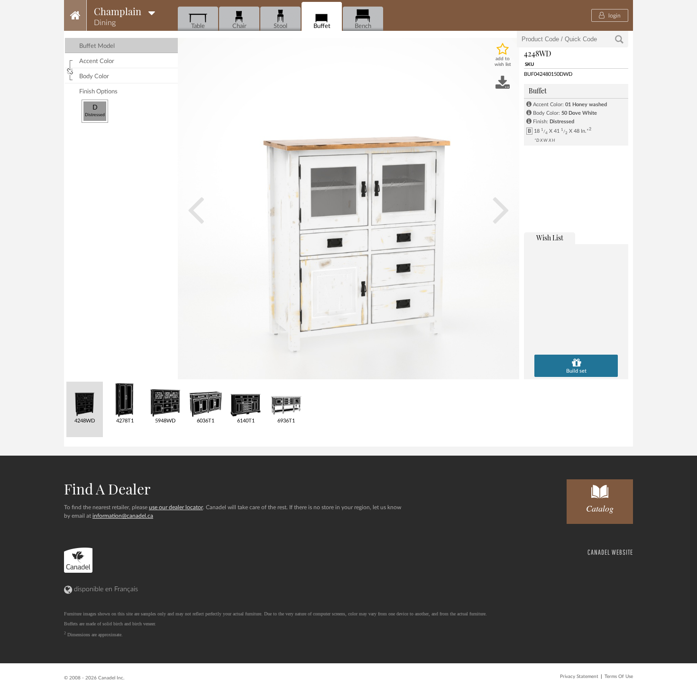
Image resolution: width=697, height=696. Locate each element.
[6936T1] (285, 399)
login (614, 15)
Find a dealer (107, 488)
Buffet (321, 26)
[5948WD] (165, 399)
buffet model (97, 46)
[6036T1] (205, 399)
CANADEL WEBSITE (610, 552)
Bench (363, 26)
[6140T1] (245, 399)
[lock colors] (71, 70)
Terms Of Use (619, 676)
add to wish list (503, 61)
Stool (280, 26)
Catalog (600, 508)
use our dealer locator (176, 507)
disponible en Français (105, 589)
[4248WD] (84, 399)
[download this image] (502, 83)
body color (94, 76)
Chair (239, 26)
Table (198, 26)
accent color (96, 61)
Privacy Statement (579, 676)
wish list (549, 237)
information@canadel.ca (122, 516)
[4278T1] (124, 399)
